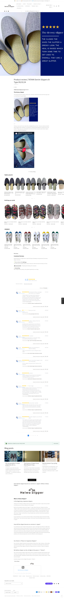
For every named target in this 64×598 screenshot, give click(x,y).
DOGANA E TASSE (32, 577)
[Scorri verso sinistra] (30, 198)
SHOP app (24, 262)
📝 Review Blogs (17, 268)
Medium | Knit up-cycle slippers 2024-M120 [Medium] (10, 222)
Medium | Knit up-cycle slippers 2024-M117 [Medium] (53, 222)
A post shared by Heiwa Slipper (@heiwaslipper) (23, 573)
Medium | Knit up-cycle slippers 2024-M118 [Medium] (39, 222)
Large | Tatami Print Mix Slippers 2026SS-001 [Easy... (35, 340)
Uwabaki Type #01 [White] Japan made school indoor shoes (36, 245)
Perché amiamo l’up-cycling (49, 463)
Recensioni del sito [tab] (19, 283)
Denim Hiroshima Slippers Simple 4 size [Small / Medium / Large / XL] (20, 193)
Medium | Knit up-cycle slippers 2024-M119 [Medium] (24, 222)
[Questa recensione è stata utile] (45, 306)
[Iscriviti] (21, 583)
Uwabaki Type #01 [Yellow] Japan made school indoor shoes (45, 245)
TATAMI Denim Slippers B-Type (19, 89)
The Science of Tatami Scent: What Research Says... (31, 464)
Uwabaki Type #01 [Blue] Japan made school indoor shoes (18, 245)
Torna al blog (32, 171)
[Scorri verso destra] (34, 198)
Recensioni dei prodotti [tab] (28, 283)
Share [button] (16, 87)
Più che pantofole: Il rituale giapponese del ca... (13, 464)
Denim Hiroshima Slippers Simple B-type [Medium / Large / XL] (41, 192)
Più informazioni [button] (28, 301)
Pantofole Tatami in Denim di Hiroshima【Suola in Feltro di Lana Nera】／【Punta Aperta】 (52, 193)
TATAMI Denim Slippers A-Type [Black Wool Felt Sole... (35, 303)
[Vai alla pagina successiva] (37, 435)
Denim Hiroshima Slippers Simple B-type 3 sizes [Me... (35, 353)
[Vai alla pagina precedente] (26, 435)
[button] (29, 4)
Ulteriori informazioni (56, 443)
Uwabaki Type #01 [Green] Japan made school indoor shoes (55, 245)
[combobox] (44, 288)
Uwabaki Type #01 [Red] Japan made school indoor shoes (27, 245)
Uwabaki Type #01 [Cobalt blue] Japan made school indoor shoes (8, 245)
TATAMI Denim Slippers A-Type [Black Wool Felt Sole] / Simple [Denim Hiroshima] (8, 193)
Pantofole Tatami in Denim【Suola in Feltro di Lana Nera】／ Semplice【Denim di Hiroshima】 (31, 193)
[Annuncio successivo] (43, 11)
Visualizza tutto (32, 479)
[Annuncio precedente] (21, 11)
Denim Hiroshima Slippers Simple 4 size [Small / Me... (35, 366)
